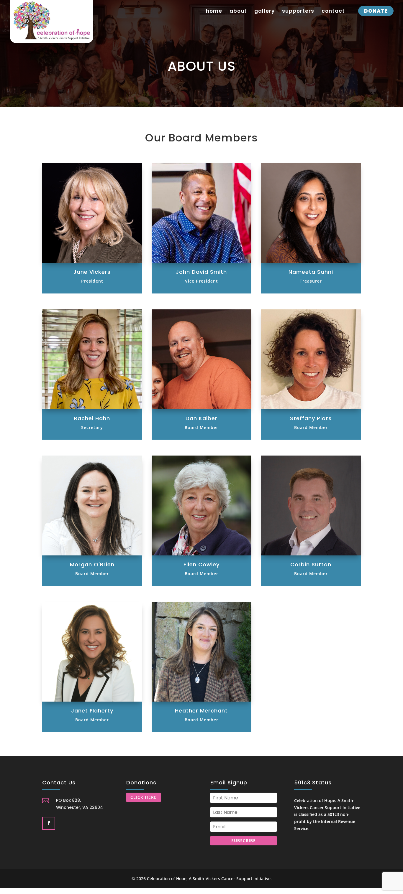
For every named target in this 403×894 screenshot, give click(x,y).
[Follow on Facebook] (48, 823)
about (238, 11)
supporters (298, 11)
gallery (264, 11)
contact (333, 11)
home (214, 11)
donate (376, 10)
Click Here (143, 797)
